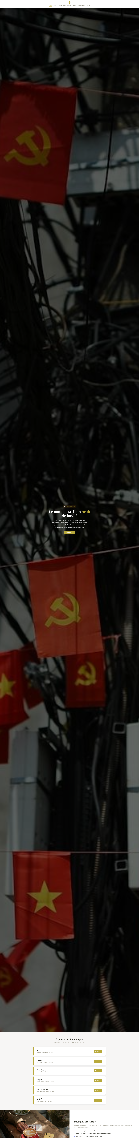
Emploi (74, 5)
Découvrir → (69, 532)
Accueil (50, 5)
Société (88, 5)
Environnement (81, 5)
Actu (55, 5)
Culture (60, 5)
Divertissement (67, 5)
